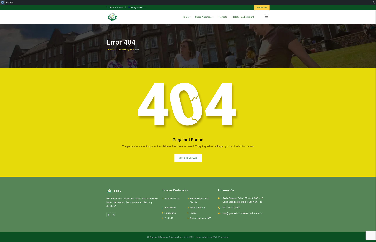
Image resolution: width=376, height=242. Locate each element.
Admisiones (170, 207)
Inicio (186, 17)
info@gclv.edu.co (138, 7)
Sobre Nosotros (203, 17)
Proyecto (222, 17)
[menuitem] (2, 2)
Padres (193, 213)
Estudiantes (170, 213)
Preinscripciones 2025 (200, 218)
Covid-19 (168, 218)
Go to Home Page (188, 158)
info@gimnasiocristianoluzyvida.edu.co (242, 213)
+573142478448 (116, 7)
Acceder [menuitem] (10, 2)
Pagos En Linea (171, 198)
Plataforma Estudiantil (243, 17)
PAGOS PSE (262, 7)
